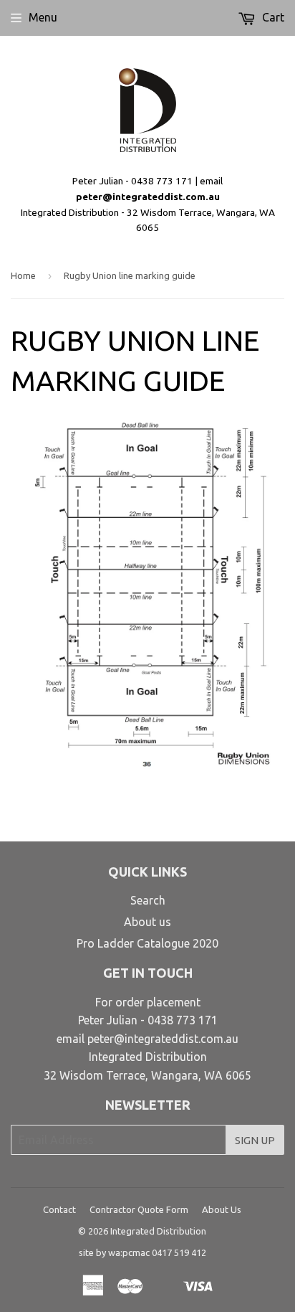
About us (147, 921)
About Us (221, 1209)
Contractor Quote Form (139, 1209)
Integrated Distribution (158, 1231)
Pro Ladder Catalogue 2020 (147, 943)
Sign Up (255, 1140)
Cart (271, 17)
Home (23, 275)
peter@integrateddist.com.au (148, 196)
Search (147, 900)
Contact (59, 1209)
